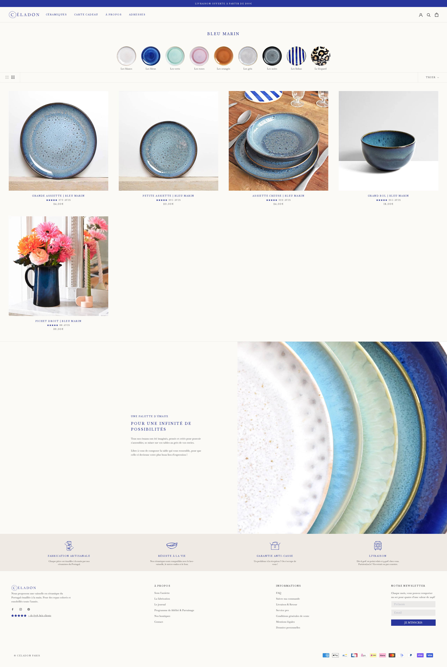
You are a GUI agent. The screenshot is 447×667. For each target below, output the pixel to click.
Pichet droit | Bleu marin (58, 321)
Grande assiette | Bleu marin (58, 195)
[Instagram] (20, 609)
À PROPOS (114, 14)
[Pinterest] (28, 609)
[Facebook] (12, 609)
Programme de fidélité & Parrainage (174, 610)
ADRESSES (137, 14)
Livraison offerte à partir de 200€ (223, 3)
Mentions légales (285, 621)
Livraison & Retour (286, 604)
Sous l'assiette (162, 592)
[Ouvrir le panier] (436, 15)
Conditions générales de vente (292, 616)
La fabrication (162, 598)
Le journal (160, 604)
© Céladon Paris (27, 655)
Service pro (282, 610)
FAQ (278, 592)
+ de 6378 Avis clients (39, 615)
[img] (18, 616)
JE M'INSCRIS (413, 622)
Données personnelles (288, 627)
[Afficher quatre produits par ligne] (12, 77)
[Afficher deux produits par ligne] (7, 77)
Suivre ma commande (288, 598)
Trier (431, 77)
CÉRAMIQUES (56, 14)
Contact (158, 621)
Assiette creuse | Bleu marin (278, 195)
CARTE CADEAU (86, 14)
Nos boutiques (162, 616)
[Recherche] (429, 15)
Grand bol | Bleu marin (388, 195)
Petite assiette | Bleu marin (168, 195)
